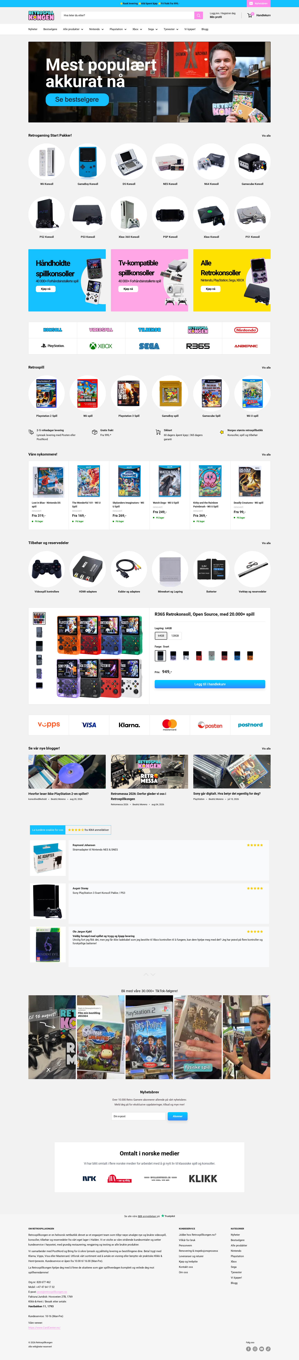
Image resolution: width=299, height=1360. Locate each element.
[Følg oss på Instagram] (255, 1349)
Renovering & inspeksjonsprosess (198, 1250)
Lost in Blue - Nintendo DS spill (46, 504)
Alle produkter (71, 29)
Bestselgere (50, 29)
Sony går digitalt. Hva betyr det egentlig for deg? (227, 793)
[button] (146, 975)
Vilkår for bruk (187, 1240)
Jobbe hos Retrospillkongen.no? (197, 1234)
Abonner (177, 1116)
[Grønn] (211, 655)
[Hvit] (186, 655)
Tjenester (169, 29)
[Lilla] (173, 655)
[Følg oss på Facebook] (248, 1349)
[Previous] (33, 1037)
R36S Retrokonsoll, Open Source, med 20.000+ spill (205, 614)
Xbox (135, 29)
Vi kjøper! (190, 29)
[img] (76, 830)
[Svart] (160, 655)
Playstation (116, 29)
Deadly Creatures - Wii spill (248, 502)
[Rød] (198, 655)
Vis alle (266, 135)
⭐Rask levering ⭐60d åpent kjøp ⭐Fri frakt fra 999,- (149, 3)
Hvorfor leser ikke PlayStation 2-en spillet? (58, 794)
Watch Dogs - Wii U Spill (166, 502)
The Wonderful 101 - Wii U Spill (86, 504)
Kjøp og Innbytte (188, 1261)
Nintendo (94, 29)
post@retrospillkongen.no (52, 1291)
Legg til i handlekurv (210, 684)
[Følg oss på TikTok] (268, 1349)
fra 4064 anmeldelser (97, 829)
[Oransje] (250, 655)
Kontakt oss (186, 1267)
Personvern (185, 1245)
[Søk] (198, 15)
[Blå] (237, 655)
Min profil (216, 17)
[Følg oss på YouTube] (261, 1349)
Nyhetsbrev (261, 3)
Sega (151, 29)
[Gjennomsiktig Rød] (224, 655)
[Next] (271, 161)
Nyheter (32, 29)
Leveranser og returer (191, 1256)
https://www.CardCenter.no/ (44, 1327)
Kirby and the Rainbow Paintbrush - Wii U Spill (205, 504)
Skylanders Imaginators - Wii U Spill (128, 504)
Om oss (183, 1272)
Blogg (205, 29)
